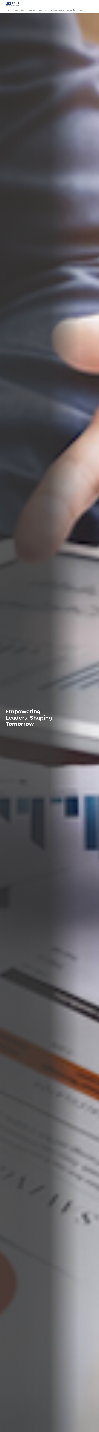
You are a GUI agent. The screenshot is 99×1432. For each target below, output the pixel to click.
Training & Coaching (57, 10)
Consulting (31, 10)
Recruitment (42, 10)
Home (9, 10)
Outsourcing (71, 10)
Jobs (23, 10)
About (16, 10)
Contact (81, 10)
